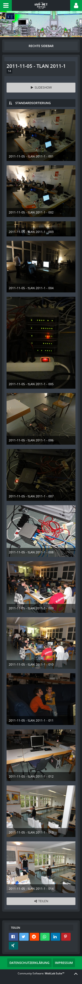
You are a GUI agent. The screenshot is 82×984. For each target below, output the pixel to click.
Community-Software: (41, 973)
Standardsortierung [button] (33, 103)
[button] (6, 5)
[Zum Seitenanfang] (76, 973)
